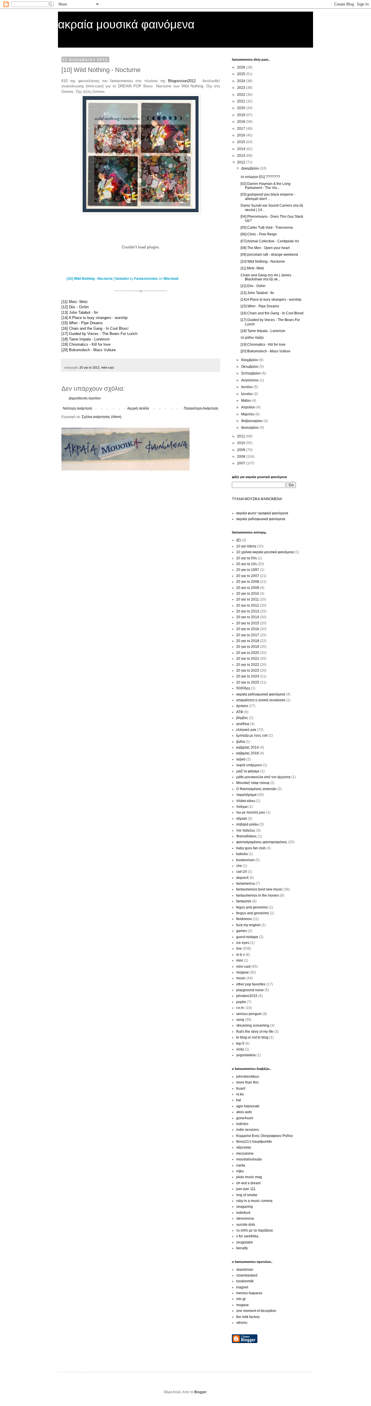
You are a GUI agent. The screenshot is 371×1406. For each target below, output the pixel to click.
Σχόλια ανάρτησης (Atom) (101, 417)
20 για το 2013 (247, 611)
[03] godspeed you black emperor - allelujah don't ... (268, 196)
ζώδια (240, 742)
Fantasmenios (146, 279)
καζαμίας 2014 (247, 747)
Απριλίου (248, 407)
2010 (241, 443)
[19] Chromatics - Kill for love (85, 344)
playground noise (250, 990)
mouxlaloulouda (249, 1159)
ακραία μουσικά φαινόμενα (126, 24)
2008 (241, 457)
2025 (241, 74)
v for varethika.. (248, 1236)
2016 (241, 135)
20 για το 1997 (247, 570)
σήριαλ (241, 818)
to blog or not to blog (252, 1037)
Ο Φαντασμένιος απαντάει (256, 789)
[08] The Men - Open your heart (265, 248)
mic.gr (241, 1299)
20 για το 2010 (247, 594)
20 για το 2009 (247, 588)
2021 (241, 101)
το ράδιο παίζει (252, 338)
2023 (241, 88)
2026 (241, 67)
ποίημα (242, 807)
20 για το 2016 (247, 629)
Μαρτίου (248, 414)
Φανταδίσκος (246, 836)
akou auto (244, 1112)
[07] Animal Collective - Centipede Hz (270, 241)
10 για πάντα (246, 546)
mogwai (242, 972)
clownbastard (246, 1275)
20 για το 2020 (247, 653)
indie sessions (247, 1130)
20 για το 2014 (247, 617)
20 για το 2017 (247, 635)
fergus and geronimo (252, 913)
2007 (241, 463)
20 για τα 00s (246, 558)
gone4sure (244, 1118)
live (239, 949)
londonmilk (245, 1281)
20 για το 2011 (247, 599)
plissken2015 (246, 996)
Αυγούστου (250, 380)
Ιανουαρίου (250, 428)
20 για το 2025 (247, 682)
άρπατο (242, 706)
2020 (241, 108)
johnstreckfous (247, 1077)
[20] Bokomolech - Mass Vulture (88, 350)
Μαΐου (246, 401)
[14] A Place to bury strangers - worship (94, 318)
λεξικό (240, 759)
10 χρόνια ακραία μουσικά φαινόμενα (265, 552)
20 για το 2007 (247, 576)
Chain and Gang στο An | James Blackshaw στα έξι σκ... (266, 277)
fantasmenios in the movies (257, 895)
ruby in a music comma (254, 1201)
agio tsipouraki (247, 1106)
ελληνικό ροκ (246, 730)
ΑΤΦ (239, 712)
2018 (241, 122)
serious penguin (249, 1014)
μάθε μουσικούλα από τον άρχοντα (263, 777)
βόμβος (242, 718)
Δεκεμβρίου (250, 168)
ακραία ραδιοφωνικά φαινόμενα (260, 519)
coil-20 (241, 872)
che (239, 866)
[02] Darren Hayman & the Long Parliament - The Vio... (265, 186)
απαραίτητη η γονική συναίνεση (260, 700)
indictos (242, 1124)
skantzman (244, 1270)
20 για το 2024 (247, 676)
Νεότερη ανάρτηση (77, 408)
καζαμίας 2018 (247, 753)
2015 (241, 142)
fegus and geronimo (252, 907)
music (240, 978)
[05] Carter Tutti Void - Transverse (267, 228)
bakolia (242, 854)
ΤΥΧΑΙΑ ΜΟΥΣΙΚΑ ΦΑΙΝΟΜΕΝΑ (257, 499)
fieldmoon (244, 919)
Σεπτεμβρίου (251, 373)
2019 (241, 115)
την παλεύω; (245, 830)
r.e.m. (240, 1008)
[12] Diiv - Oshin (75, 307)
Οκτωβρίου (250, 367)
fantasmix (243, 901)
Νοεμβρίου (250, 360)
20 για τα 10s (246, 564)
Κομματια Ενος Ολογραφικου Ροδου (264, 1136)
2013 (241, 156)
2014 (241, 149)
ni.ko (240, 1094)
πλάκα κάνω (245, 801)
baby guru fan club (250, 848)
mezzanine (245, 1153)
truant (240, 1088)
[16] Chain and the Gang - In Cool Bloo (93, 328)
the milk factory (248, 1317)
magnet (242, 1287)
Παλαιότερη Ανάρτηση (201, 408)
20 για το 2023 (247, 670)
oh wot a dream (248, 1183)
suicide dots (245, 1225)
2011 (241, 436)
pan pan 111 (246, 1189)
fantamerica (245, 884)
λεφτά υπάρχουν (249, 765)
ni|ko (240, 1171)
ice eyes (242, 943)
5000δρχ (243, 688)
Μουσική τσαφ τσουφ (252, 783)
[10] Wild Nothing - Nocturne (263, 261)
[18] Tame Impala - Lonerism (85, 339)
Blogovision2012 (182, 81)
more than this (247, 1082)
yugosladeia (246, 1055)
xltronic (242, 1323)
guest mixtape (247, 937)
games (241, 931)
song (240, 1020)
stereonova (245, 1218)
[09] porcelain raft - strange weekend (269, 255)
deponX (242, 878)
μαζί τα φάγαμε (247, 771)
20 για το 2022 (247, 665)
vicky (240, 1049)
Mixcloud (170, 279)
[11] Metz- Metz (74, 302)
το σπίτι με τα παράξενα (254, 1230)
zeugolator (244, 1242)
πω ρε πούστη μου (250, 812)
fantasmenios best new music (259, 889)
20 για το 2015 (247, 623)
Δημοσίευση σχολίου (85, 398)
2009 (241, 450)
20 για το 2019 (247, 647)
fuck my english (248, 925)
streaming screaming (252, 1025)
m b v (240, 955)
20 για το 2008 (247, 582)
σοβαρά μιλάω (247, 824)
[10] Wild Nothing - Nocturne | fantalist (98, 279)
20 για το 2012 (89, 367)
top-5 (240, 1043)
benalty (242, 1248)
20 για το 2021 (247, 659)
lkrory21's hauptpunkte (254, 1142)
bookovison (245, 860)
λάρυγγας (243, 1147)
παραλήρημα (246, 795)
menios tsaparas (249, 1293)
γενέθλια (242, 724)
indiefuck (243, 1213)
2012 (241, 162)
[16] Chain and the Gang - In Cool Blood (272, 313)
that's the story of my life (254, 1032)
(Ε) (238, 540)
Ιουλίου (247, 387)
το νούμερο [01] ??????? (260, 177)
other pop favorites (250, 984)
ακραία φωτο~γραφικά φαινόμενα (262, 513)
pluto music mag (249, 1177)
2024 (241, 81)
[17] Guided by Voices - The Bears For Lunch (99, 333)
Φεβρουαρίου (252, 421)
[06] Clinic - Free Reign (259, 234)
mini (239, 960)
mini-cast (107, 367)
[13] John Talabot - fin (79, 312)
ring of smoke (246, 1195)
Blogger (200, 1392)
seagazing (244, 1207)
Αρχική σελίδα (138, 408)
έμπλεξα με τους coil (252, 735)
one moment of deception (256, 1311)
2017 (241, 129)
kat (238, 1100)
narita (240, 1165)
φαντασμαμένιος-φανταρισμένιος (261, 842)
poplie (241, 1002)
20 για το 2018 (247, 641)
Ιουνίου (247, 394)
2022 (241, 95)
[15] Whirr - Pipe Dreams (82, 323)
